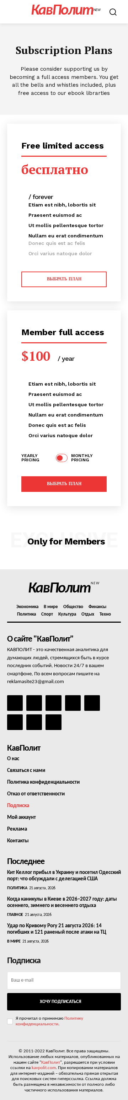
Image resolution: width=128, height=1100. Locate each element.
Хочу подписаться (60, 1001)
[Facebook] (15, 703)
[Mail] (53, 703)
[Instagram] (34, 703)
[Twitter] (15, 722)
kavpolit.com (44, 1068)
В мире (13, 941)
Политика (17, 888)
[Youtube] (53, 722)
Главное (15, 915)
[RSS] (73, 703)
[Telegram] (92, 703)
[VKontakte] (34, 722)
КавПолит (50, 1062)
